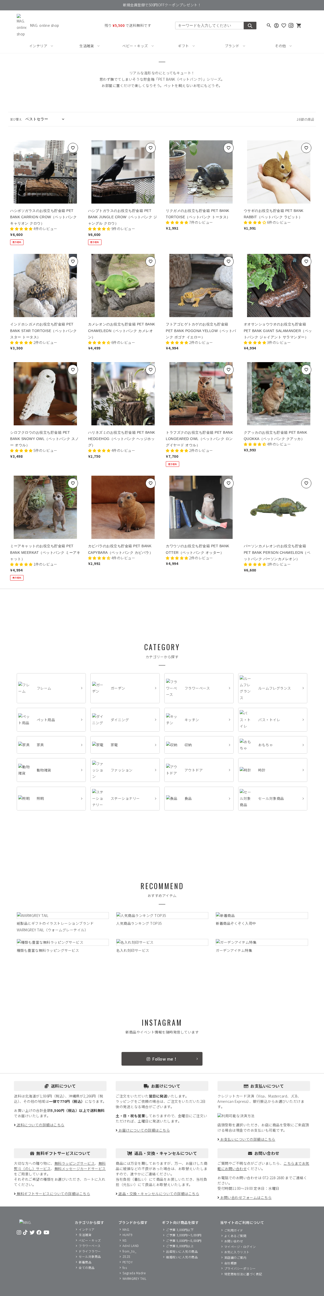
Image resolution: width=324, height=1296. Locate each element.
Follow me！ (164, 1059)
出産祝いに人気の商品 (182, 1251)
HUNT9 (128, 1235)
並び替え (16, 119)
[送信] (250, 25)
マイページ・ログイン (240, 1246)
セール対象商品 (90, 1257)
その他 (280, 45)
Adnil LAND (131, 1246)
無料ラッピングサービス (74, 1163)
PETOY (128, 1262)
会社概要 (230, 1263)
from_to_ (130, 1251)
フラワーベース (90, 1246)
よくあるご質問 (235, 1236)
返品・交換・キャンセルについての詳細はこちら (158, 1193)
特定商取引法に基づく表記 (243, 1274)
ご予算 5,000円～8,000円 (183, 1240)
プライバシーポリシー (240, 1268)
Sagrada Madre (134, 1273)
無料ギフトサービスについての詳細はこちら (53, 1193)
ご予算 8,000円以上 (180, 1246)
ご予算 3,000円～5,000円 (183, 1235)
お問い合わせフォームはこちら (245, 1197)
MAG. (126, 1229)
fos (125, 1267)
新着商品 (85, 1262)
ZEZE (127, 1257)
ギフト (183, 45)
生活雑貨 (86, 45)
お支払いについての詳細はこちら (247, 1139)
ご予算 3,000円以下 (180, 1229)
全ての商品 (87, 1267)
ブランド (232, 45)
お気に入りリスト (237, 1252)
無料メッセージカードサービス (80, 1168)
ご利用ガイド (233, 1230)
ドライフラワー (90, 1251)
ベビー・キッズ (135, 45)
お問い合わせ (233, 1241)
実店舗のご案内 (235, 1257)
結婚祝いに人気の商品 (182, 1257)
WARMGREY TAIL (135, 1278)
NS (125, 1240)
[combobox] (209, 25)
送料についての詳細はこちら (40, 1124)
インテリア (38, 45)
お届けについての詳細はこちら (144, 1130)
